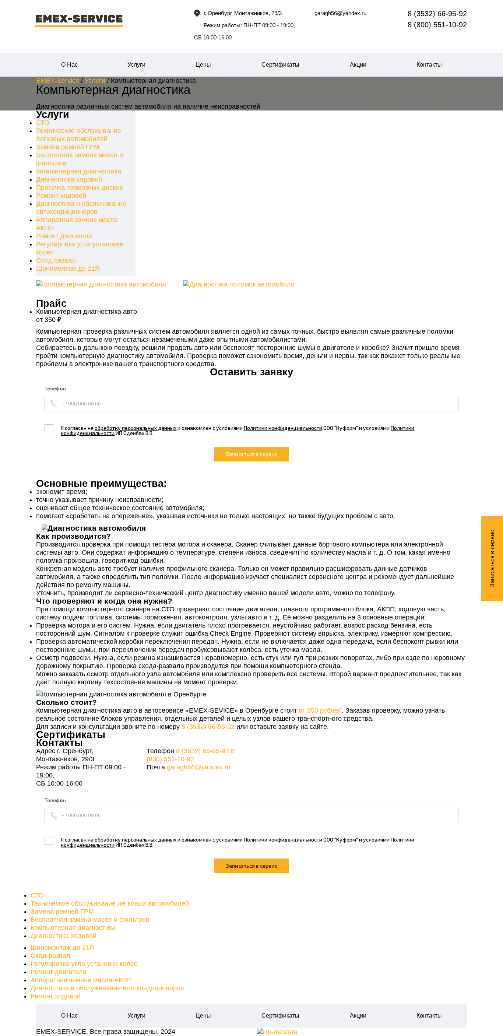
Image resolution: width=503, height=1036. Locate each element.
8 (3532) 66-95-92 (208, 726)
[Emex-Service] (103, 17)
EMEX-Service (57, 80)
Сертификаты (280, 65)
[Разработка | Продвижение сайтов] (277, 1031)
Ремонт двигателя (64, 236)
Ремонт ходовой (61, 195)
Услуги (136, 65)
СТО (42, 122)
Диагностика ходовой (69, 179)
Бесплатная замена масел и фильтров (90, 919)
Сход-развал (56, 260)
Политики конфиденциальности (283, 428)
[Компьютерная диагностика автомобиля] (104, 284)
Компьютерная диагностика (78, 171)
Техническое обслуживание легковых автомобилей (110, 903)
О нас (69, 65)
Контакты (429, 65)
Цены (203, 65)
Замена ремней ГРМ (67, 147)
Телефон (55, 388)
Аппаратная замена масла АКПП (81, 980)
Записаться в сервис (492, 558)
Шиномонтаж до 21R (68, 268)
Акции (358, 65)
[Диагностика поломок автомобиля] (251, 284)
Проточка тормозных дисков (79, 187)
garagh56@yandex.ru (340, 13)
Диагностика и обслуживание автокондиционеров (107, 988)
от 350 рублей (320, 710)
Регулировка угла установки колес (84, 963)
